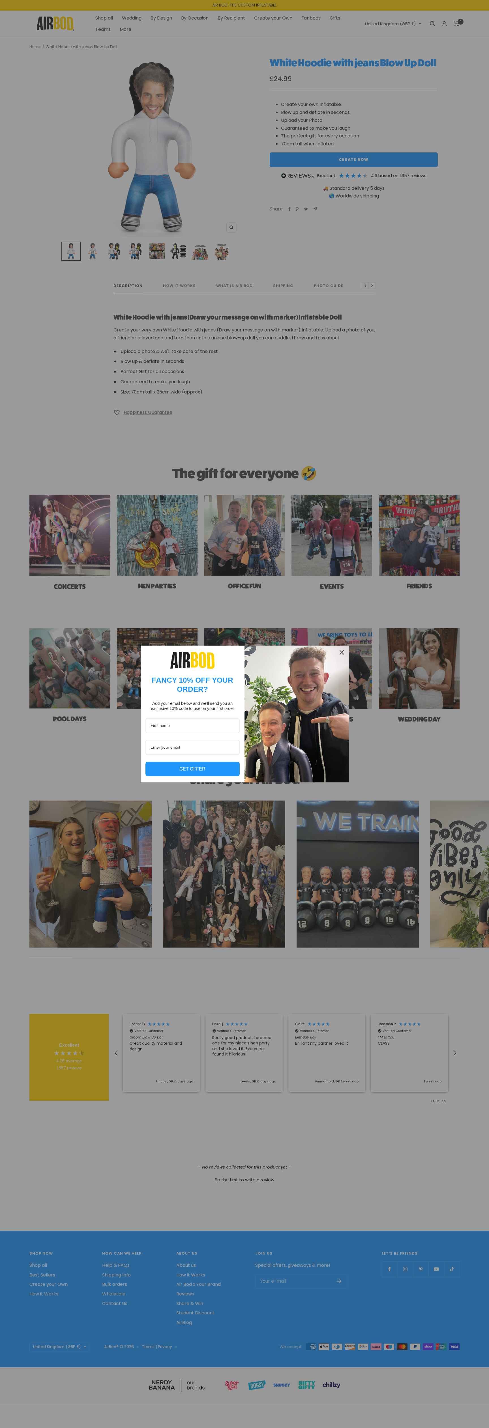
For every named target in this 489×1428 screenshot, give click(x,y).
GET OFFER (192, 769)
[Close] (342, 652)
